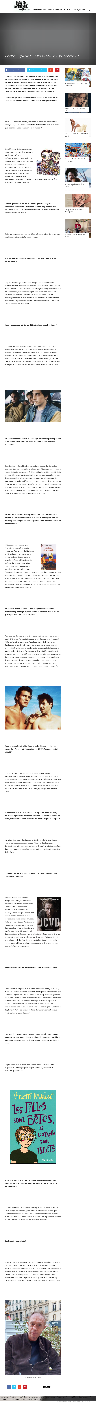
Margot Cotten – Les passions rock (75, 109)
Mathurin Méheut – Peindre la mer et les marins (76, 160)
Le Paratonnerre (24, 10)
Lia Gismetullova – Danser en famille (75, 235)
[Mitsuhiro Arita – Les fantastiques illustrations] (78, 77)
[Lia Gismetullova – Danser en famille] (78, 228)
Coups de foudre (39, 10)
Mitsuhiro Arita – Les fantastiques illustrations (76, 84)
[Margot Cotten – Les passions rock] (78, 103)
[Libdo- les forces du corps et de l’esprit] (78, 127)
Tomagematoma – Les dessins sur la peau (75, 210)
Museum (67, 10)
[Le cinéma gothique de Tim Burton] (78, 178)
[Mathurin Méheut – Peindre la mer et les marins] (78, 152)
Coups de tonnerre (55, 10)
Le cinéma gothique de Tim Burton (74, 185)
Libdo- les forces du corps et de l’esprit (76, 134)
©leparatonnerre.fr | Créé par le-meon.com (73, 1402)
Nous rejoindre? (78, 10)
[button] (88, 10)
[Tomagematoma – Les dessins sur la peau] (78, 203)
